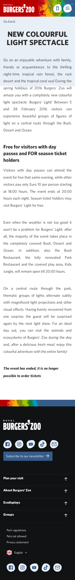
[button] (67, 8)
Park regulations (16, 530)
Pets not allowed (16, 536)
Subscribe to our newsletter (25, 456)
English (18, 552)
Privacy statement (18, 542)
